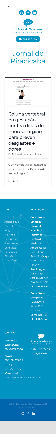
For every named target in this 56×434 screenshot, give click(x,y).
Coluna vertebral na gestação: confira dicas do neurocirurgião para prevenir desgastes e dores (26, 131)
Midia (38, 154)
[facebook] (28, 12)
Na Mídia (9, 234)
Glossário (9, 256)
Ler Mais (12, 181)
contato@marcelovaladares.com (23, 377)
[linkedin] (34, 12)
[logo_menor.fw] (28, 20)
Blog (7, 230)
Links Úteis (11, 260)
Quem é (9, 217)
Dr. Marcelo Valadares (22, 154)
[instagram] (21, 12)
